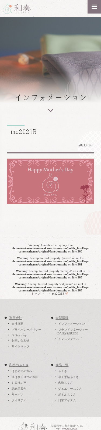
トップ (35, 293)
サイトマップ (20, 346)
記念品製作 (19, 388)
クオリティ (19, 400)
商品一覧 (61, 365)
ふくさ (62, 371)
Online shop (19, 335)
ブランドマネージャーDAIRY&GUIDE (72, 331)
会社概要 (17, 324)
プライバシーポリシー (26, 329)
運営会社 (15, 318)
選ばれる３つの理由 (25, 377)
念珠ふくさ (65, 383)
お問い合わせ (20, 340)
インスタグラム (68, 338)
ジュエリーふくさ (70, 388)
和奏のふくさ (19, 365)
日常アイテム (67, 400)
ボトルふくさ (67, 394)
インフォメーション (71, 324)
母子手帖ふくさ (68, 377)
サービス (17, 394)
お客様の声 (19, 383)
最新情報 (61, 318)
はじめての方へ (22, 371)
